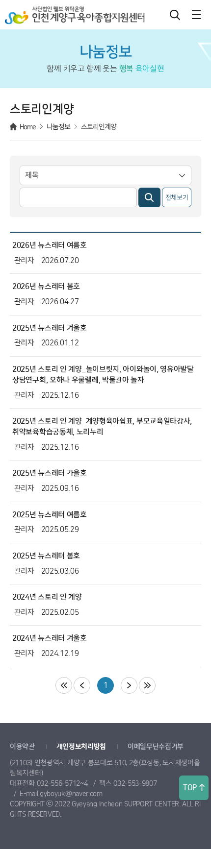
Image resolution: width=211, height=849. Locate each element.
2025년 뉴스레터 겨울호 (49, 328)
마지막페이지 (147, 685)
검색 (175, 14)
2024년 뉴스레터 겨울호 (49, 638)
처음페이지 (63, 685)
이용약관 (22, 747)
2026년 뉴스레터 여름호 (49, 245)
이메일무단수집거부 (156, 747)
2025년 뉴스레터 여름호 (49, 514)
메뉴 (196, 14)
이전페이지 (82, 685)
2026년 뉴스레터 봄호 (46, 286)
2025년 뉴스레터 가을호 (49, 473)
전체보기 (176, 197)
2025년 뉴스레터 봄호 (46, 556)
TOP (190, 787)
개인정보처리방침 (81, 747)
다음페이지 (129, 685)
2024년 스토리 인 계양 (47, 597)
